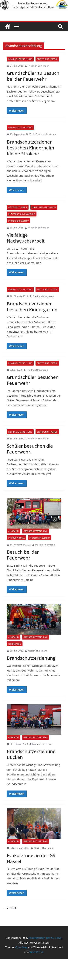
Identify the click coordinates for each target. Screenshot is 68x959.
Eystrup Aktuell (16, 538)
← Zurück (10, 908)
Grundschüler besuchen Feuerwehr (33, 380)
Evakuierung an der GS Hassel (31, 858)
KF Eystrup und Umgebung (21, 214)
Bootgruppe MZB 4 (17, 207)
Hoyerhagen (14, 644)
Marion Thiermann (45, 544)
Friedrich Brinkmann (38, 65)
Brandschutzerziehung (20, 59)
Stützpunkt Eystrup (47, 59)
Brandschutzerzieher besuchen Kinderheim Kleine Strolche (30, 148)
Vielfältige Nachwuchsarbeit (26, 238)
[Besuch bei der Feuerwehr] (34, 513)
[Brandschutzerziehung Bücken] (34, 719)
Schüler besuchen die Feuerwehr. (30, 449)
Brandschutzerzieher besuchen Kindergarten (32, 306)
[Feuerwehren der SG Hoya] (34, 5)
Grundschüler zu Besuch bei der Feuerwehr (33, 76)
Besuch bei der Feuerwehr (23, 555)
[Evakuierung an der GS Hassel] (34, 823)
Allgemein (13, 531)
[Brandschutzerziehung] (34, 619)
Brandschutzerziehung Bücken (31, 754)
